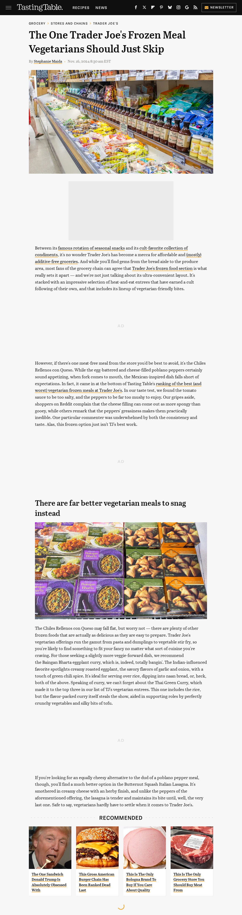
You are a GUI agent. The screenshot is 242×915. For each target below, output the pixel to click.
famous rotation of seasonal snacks (91, 248)
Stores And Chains (69, 23)
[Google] (187, 8)
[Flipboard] (153, 8)
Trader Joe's (105, 23)
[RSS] (195, 8)
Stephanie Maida (48, 61)
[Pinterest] (161, 8)
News (101, 7)
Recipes (81, 7)
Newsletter (222, 7)
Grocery (37, 23)
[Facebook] (136, 8)
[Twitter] (144, 8)
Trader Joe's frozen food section (162, 268)
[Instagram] (178, 8)
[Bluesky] (170, 8)
